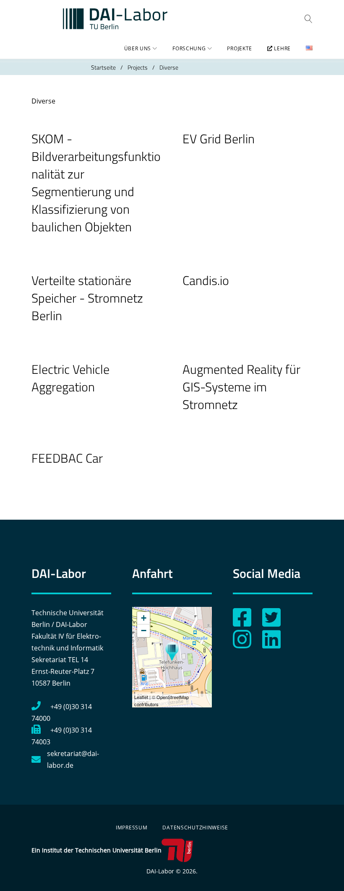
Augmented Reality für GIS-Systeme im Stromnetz (241, 387)
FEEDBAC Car (67, 458)
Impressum (131, 827)
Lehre (282, 48)
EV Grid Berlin (218, 138)
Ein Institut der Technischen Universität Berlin (96, 850)
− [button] (143, 630)
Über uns (137, 48)
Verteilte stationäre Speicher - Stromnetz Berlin (87, 298)
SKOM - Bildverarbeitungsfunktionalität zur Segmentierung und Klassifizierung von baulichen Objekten (96, 182)
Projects (138, 67)
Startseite (103, 67)
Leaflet (141, 697)
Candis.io (205, 280)
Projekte (239, 48)
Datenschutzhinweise (195, 827)
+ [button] (143, 618)
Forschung (189, 48)
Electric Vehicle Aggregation (70, 378)
